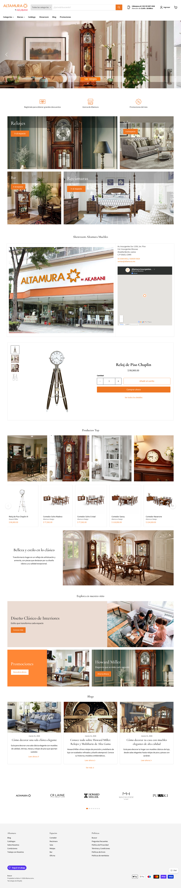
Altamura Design (48, 519)
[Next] (173, 506)
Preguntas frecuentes (100, 841)
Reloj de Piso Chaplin (133, 364)
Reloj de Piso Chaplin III (18, 516)
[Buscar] (119, 7)
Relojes (52, 848)
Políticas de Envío (98, 852)
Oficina (52, 855)
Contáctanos (12, 848)
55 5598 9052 (123, 258)
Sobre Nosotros (13, 845)
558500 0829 (135, 258)
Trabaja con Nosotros (15, 852)
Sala (51, 845)
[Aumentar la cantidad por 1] (118, 381)
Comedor (53, 838)
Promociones (65, 17)
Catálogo (32, 17)
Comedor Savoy (118, 516)
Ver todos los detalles (133, 397)
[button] (6, 54)
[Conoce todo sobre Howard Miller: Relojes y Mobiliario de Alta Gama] (90, 717)
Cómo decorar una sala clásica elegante (34, 740)
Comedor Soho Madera (52, 516)
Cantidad (100, 376)
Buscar (94, 838)
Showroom (44, 17)
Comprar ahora (134, 389)
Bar (51, 852)
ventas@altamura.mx (126, 261)
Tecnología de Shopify (14, 881)
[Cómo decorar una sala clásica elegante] (34, 717)
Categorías (7, 17)
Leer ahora (33, 756)
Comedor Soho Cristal (86, 516)
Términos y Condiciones (101, 848)
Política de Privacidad (100, 845)
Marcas (20, 17)
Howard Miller (13, 519)
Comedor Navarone (154, 516)
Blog (54, 17)
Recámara (54, 841)
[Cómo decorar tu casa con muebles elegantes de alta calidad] (146, 717)
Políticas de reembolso (100, 855)
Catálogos (11, 841)
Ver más (89, 767)
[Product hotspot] (93, 554)
